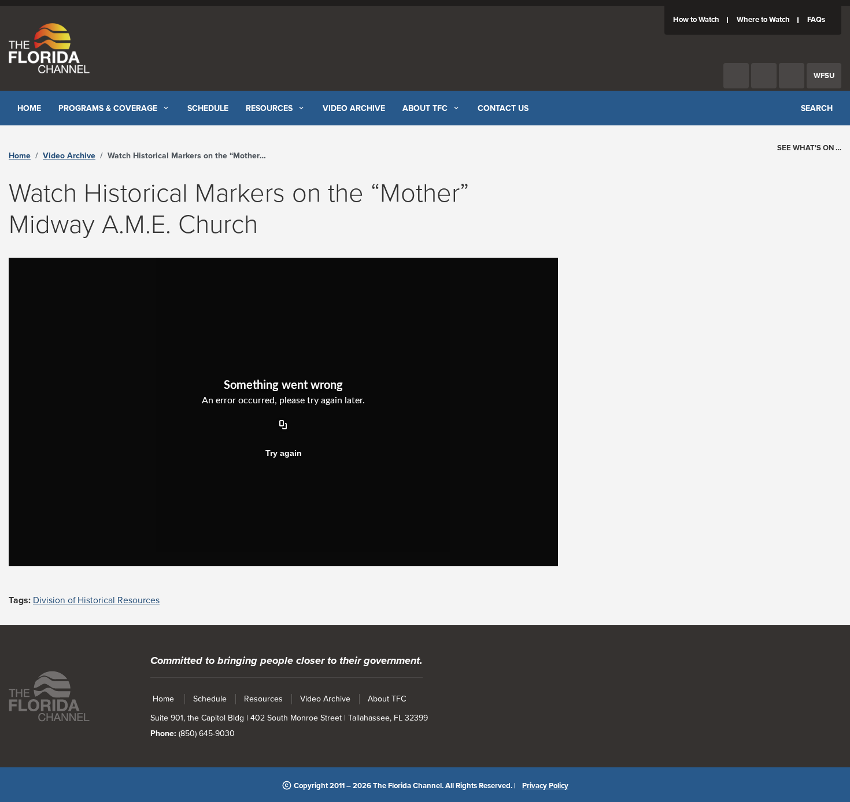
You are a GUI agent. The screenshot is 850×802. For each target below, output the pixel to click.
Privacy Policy (545, 785)
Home (20, 156)
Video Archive (69, 156)
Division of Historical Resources (96, 600)
